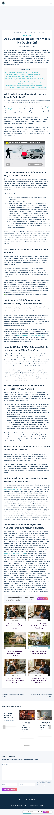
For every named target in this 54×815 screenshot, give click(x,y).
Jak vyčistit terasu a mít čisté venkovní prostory (41, 694)
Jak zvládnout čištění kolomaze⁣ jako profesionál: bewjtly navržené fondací (24, 78)
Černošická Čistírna (24, 46)
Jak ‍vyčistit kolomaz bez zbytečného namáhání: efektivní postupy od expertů (25, 87)
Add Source (46, 811)
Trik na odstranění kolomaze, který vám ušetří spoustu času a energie (23, 82)
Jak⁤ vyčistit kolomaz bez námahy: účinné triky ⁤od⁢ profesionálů (21, 72)
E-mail (22, 784)
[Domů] (11, 33)
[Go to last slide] (4, 727)
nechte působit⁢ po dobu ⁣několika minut (15, 553)
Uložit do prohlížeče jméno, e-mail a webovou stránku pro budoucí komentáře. (44, 783)
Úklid (29, 35)
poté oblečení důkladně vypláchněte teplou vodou (31, 335)
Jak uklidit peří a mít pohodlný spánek (45, 725)
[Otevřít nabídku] (50, 2)
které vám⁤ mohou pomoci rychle (13, 489)
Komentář (5, 764)
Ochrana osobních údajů (36, 805)
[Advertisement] (27, 16)
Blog (20, 799)
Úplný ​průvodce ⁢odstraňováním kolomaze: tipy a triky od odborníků (23, 74)
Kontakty (32, 799)
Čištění (25, 35)
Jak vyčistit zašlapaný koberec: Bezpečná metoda (13, 694)
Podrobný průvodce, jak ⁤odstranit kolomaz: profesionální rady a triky (23, 86)
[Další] (50, 727)
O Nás (25, 799)
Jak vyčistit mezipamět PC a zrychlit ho (8, 715)
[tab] (24, 745)
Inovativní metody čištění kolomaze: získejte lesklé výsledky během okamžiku (25, 80)
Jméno (4, 784)
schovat (27, 69)
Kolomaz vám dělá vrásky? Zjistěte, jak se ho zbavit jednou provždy (23, 84)
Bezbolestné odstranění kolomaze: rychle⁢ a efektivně (19, 76)
